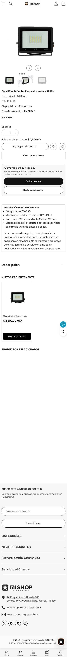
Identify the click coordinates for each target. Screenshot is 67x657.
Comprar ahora (33, 155)
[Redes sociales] (63, 331)
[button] (63, 3)
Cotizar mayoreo (33, 181)
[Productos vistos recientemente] (63, 324)
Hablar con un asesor (33, 190)
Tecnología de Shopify (44, 640)
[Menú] (3, 3)
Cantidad (6, 126)
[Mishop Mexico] (30, 3)
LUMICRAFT (21, 96)
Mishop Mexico (27, 640)
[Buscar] (10, 3)
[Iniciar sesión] (56, 3)
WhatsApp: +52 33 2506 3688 (24, 607)
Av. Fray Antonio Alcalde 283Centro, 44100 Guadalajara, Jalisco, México (31, 599)
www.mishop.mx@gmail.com (23, 614)
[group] (9, 80)
